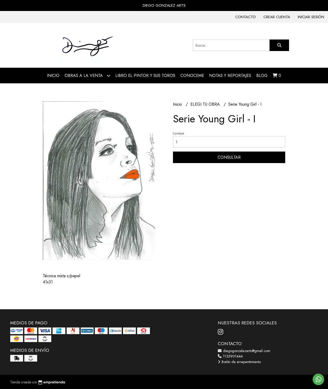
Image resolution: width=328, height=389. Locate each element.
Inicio (53, 75)
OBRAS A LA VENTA (84, 75)
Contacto (245, 17)
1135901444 (232, 356)
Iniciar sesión (311, 17)
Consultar (229, 157)
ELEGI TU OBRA (205, 104)
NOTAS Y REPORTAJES (230, 75)
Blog (262, 75)
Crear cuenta (276, 17)
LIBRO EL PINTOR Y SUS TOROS (145, 75)
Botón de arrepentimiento (241, 361)
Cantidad (178, 133)
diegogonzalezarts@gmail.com (246, 350)
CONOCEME (192, 75)
